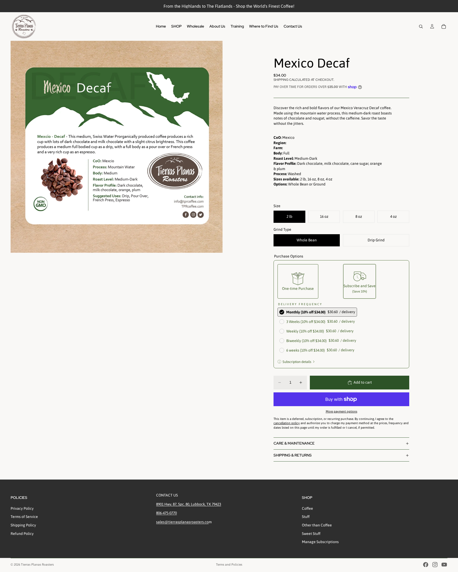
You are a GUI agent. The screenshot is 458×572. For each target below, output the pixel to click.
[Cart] (444, 26)
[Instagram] (435, 564)
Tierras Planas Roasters (37, 564)
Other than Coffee (317, 525)
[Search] (421, 26)
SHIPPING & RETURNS (293, 455)
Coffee (307, 508)
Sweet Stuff (311, 533)
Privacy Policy (22, 508)
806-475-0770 (166, 513)
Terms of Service (24, 517)
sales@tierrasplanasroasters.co (182, 522)
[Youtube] (444, 564)
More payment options (341, 411)
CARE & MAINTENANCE (294, 443)
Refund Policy (22, 533)
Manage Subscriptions (320, 542)
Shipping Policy (23, 525)
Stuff (306, 517)
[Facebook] (425, 564)
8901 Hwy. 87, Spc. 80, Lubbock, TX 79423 (188, 504)
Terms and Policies (229, 564)
